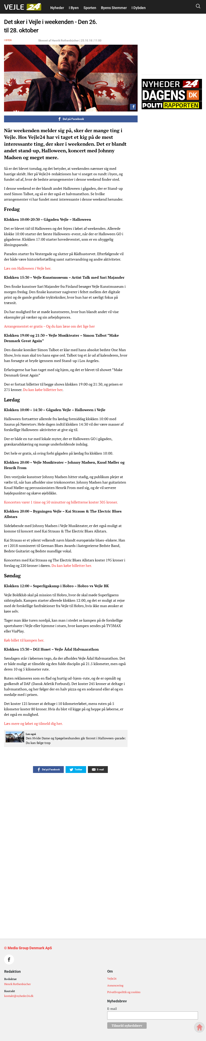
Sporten (89, 8)
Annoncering (115, 985)
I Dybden (139, 8)
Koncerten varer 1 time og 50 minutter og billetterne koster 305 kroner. (61, 502)
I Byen (74, 8)
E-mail (112, 1008)
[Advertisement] (78, 845)
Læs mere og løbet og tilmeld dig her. (33, 723)
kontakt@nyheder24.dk (18, 996)
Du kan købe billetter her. (72, 565)
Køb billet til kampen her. (24, 640)
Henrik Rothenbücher (17, 984)
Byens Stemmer (114, 8)
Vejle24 (111, 978)
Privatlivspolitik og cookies (123, 992)
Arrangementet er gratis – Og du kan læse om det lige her (49, 326)
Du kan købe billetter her (42, 389)
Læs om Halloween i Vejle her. (27, 268)
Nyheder (57, 8)
